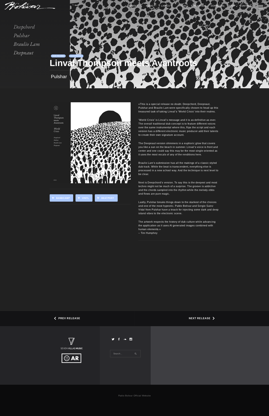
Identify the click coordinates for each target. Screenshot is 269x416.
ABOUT (134, 6)
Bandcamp (63, 198)
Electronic (76, 56)
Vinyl (85, 198)
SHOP (232, 6)
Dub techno (58, 56)
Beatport (107, 198)
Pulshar (59, 76)
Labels (165, 6)
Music (149, 6)
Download (217, 6)
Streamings (198, 6)
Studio (181, 6)
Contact (245, 6)
